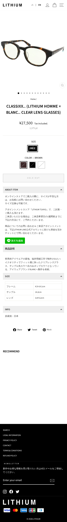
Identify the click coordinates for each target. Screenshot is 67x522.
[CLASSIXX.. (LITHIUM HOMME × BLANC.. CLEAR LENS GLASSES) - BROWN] (5, 412)
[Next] (62, 50)
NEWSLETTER (11, 463)
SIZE (33, 141)
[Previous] (4, 50)
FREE (33, 148)
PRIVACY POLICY (10, 440)
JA (32, 4)
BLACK (32, 164)
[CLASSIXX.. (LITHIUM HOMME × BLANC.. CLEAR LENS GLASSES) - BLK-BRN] (13, 412)
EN (39, 4)
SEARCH (6, 430)
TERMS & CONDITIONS (12, 450)
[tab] (33, 190)
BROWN (23, 164)
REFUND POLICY (10, 455)
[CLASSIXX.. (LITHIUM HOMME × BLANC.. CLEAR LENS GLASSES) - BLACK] (9, 412)
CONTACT (7, 445)
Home (33, 99)
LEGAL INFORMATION (12, 435)
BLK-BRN (41, 164)
